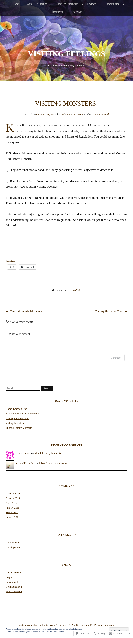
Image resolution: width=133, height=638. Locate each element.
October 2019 (13, 493)
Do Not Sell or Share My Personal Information (92, 625)
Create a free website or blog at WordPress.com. (41, 625)
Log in (9, 577)
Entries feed (12, 582)
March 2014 (12, 512)
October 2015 (13, 498)
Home (15, 3)
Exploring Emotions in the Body (22, 413)
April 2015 (11, 503)
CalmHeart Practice (37, 3)
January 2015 (12, 507)
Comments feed (14, 586)
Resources (57, 11)
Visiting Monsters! (15, 423)
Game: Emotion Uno (16, 408)
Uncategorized (100, 114)
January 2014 (12, 517)
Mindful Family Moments (24, 311)
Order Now (77, 11)
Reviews (91, 3)
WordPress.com (14, 591)
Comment (116, 357)
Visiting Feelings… (25, 463)
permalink (74, 290)
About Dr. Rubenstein (67, 3)
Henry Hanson (23, 453)
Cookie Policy (58, 632)
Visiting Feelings (66, 53)
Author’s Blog (112, 3)
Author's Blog (13, 542)
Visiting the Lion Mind (111, 311)
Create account (13, 572)
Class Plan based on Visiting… (55, 463)
